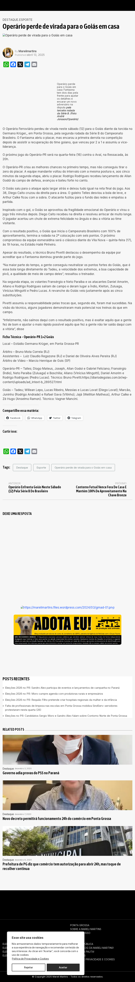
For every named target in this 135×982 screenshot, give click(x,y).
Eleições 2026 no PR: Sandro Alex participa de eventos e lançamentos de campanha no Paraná (62, 687)
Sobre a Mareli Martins (85, 929)
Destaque (10, 20)
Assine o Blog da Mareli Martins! (92, 947)
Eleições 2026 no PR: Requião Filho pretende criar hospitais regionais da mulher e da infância (61, 699)
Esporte (41, 467)
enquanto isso (80, 933)
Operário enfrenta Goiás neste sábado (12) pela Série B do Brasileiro (34, 489)
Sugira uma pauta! (82, 951)
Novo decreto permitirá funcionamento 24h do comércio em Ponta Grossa (57, 818)
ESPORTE (26, 20)
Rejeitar (28, 967)
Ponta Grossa (79, 925)
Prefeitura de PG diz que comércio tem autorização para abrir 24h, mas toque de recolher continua (62, 866)
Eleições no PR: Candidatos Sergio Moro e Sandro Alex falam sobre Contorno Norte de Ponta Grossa (66, 715)
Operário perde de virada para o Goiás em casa (83, 467)
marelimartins (27, 51)
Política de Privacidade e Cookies (30, 958)
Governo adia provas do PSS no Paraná (31, 773)
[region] (45, 953)
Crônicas (76, 936)
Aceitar (63, 967)
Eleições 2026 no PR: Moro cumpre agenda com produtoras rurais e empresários (54, 693)
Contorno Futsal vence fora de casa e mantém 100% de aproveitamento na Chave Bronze (101, 491)
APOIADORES (78, 955)
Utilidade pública (81, 944)
